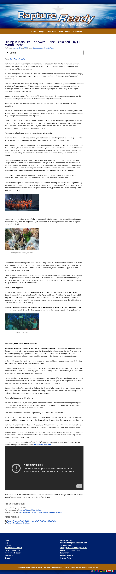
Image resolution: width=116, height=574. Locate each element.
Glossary (77, 31)
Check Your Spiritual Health (70, 550)
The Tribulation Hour (13, 550)
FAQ (6, 543)
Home (33, 31)
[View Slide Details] (58, 16)
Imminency (64, 553)
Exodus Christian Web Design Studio (76, 567)
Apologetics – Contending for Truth (73, 548)
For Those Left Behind (13, 553)
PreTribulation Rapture (13, 548)
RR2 (25, 48)
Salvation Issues (66, 545)
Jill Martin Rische (49, 48)
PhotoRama (9, 555)
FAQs (41, 31)
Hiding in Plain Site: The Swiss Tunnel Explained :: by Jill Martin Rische (40, 512)
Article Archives (66, 540)
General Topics (65, 558)
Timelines (51, 31)
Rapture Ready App (67, 555)
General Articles (38, 48)
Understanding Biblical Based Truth (73, 543)
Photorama (64, 31)
